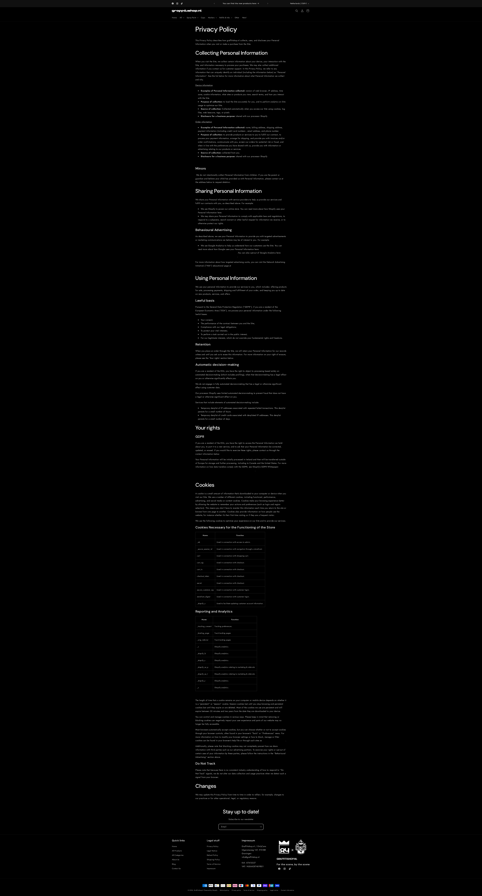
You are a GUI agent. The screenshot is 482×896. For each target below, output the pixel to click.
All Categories (178, 855)
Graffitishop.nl (199, 890)
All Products (177, 851)
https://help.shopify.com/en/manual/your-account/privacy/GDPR (225, 470)
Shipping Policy (213, 859)
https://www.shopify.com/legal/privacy (241, 212)
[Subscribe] (260, 827)
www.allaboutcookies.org (274, 740)
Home (174, 846)
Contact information (287, 890)
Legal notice (274, 890)
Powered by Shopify (210, 890)
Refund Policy (212, 855)
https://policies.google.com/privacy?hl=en (217, 252)
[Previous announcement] (214, 3)
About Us (175, 859)
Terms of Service (214, 864)
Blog (174, 864)
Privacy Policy (212, 846)
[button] (181, 17)
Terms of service (249, 890)
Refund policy (224, 890)
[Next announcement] (267, 3)
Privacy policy (236, 890)
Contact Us (176, 868)
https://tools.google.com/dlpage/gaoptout (217, 256)
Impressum (211, 868)
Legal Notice (212, 851)
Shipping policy (262, 890)
